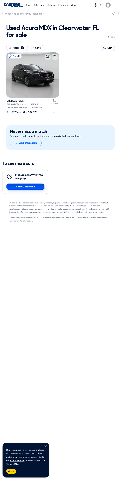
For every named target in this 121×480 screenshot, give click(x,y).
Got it (11, 471)
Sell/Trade (39, 5)
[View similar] (48, 57)
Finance (51, 5)
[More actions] (55, 112)
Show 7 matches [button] (25, 186)
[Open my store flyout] (95, 5)
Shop (28, 5)
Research (63, 5)
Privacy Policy (17, 460)
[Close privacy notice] (45, 446)
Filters (18, 47)
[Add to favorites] (55, 57)
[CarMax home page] (13, 5)
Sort (109, 47)
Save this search (28, 142)
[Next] (55, 75)
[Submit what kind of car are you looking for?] (114, 13)
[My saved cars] (102, 5)
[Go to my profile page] (111, 5)
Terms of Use (12, 464)
